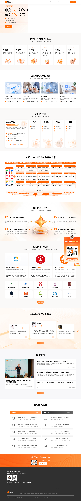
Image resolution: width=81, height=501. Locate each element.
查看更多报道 (40, 393)
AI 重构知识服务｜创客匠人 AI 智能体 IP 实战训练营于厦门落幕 (70, 473)
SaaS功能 (50, 473)
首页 (17, 2)
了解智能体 (9, 26)
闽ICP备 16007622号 (32, 497)
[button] (1, 16)
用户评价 (57, 477)
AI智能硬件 (44, 479)
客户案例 (40, 2)
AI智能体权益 (50, 475)
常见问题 (57, 479)
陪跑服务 (43, 475)
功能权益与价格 (31, 2)
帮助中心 (59, 2)
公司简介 (57, 473)
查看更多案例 (40, 302)
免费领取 (42, 463)
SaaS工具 (43, 473)
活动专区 (45, 2)
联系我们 (57, 475)
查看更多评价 (40, 343)
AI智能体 (43, 477)
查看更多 (36, 412)
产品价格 (50, 477)
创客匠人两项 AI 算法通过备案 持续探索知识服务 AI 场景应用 (70, 475)
